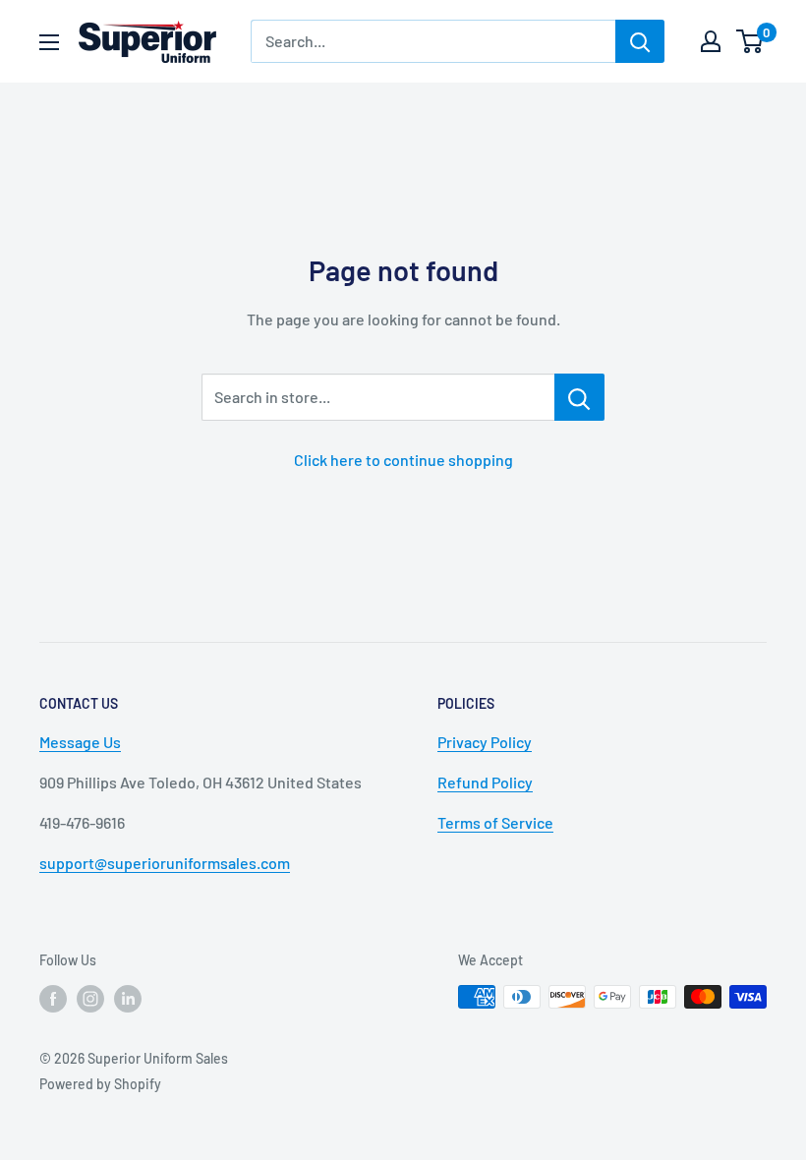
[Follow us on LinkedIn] (128, 999)
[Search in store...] (579, 397)
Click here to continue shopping (403, 459)
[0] (750, 41)
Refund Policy (485, 782)
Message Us (80, 741)
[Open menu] (49, 42)
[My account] (710, 41)
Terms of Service (495, 822)
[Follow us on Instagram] (90, 999)
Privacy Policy (484, 741)
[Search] (639, 41)
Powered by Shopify (100, 1083)
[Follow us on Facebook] (53, 999)
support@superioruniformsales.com (164, 862)
